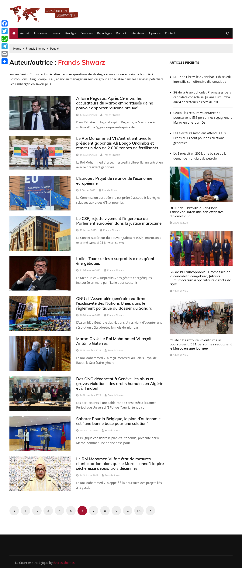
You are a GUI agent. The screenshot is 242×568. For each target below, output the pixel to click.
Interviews (137, 33)
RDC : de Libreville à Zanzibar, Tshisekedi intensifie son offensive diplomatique (202, 79)
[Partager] (4, 61)
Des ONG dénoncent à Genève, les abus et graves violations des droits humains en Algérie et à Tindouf (119, 383)
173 (139, 511)
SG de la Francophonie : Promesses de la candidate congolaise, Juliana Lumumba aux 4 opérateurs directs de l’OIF (202, 97)
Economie (40, 33)
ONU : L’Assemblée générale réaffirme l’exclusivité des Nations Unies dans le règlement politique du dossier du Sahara (114, 303)
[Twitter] (4, 31)
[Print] (4, 54)
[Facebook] (4, 23)
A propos (155, 33)
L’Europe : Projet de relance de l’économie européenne (114, 180)
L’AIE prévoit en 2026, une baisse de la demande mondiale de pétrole (199, 156)
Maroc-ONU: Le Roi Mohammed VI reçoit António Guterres (114, 341)
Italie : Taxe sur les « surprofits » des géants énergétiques (116, 261)
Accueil (24, 33)
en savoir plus (41, 84)
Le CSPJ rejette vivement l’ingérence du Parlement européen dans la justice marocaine (118, 221)
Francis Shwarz (111, 115)
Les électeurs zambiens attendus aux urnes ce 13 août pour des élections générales (199, 138)
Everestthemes (64, 563)
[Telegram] (4, 46)
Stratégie (70, 33)
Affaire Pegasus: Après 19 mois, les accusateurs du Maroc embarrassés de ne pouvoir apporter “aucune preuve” (114, 103)
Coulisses (87, 33)
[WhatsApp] (4, 38)
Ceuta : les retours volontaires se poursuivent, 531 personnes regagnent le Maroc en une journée (202, 118)
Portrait (121, 33)
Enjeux (55, 33)
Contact (170, 33)
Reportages (104, 33)
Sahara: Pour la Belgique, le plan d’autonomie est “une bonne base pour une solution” (118, 421)
